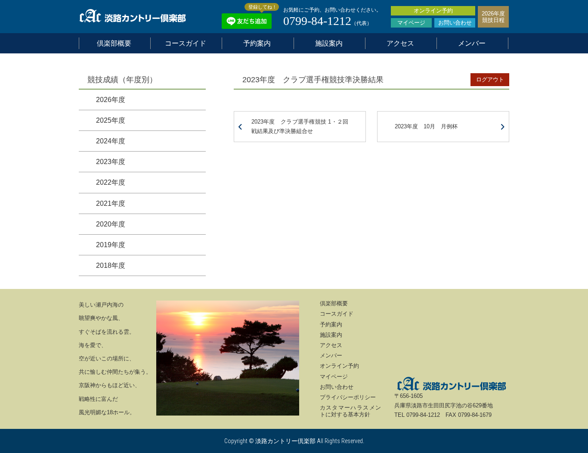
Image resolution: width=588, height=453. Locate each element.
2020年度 (110, 224)
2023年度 (110, 161)
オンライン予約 (433, 10)
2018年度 (110, 265)
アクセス (400, 43)
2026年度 (110, 99)
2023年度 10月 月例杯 (426, 126)
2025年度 (110, 120)
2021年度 (110, 203)
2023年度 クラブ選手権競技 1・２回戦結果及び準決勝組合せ (299, 126)
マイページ (411, 22)
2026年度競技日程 (493, 16)
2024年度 (110, 141)
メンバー (472, 43)
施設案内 (329, 43)
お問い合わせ (455, 22)
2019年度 (110, 244)
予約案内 (257, 43)
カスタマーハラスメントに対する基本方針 (350, 411)
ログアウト (490, 79)
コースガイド (185, 43)
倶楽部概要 (114, 43)
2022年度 (110, 182)
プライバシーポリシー (348, 397)
